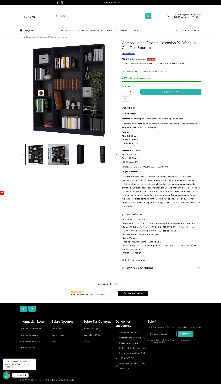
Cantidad (126, 86)
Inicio (21, 37)
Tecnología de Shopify (63, 380)
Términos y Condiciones (31, 328)
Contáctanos (58, 335)
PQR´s (86, 341)
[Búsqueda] (148, 16)
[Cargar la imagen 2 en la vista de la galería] (58, 154)
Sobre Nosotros (62, 321)
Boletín (152, 321)
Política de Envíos (28, 348)
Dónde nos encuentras (123, 323)
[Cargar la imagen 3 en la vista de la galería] (80, 154)
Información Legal (32, 321)
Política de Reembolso (30, 341)
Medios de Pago (91, 328)
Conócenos (57, 328)
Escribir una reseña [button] (133, 293)
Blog (54, 341)
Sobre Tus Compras (97, 321)
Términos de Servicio (30, 335)
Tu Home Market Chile (39, 380)
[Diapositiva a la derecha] (116, 154)
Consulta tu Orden (92, 335)
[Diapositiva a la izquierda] (22, 154)
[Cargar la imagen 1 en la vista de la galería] (35, 154)
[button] (196, 16)
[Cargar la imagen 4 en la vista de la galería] (102, 154)
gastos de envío (149, 63)
